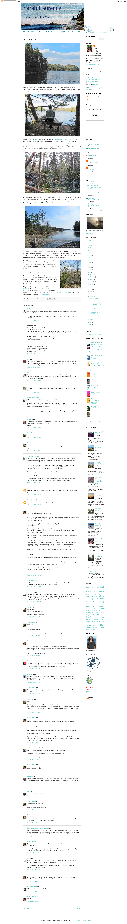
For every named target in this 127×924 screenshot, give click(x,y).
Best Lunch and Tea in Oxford (99, 555)
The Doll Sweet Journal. (94, 148)
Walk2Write (26, 288)
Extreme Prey (91, 169)
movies (88, 614)
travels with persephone (94, 142)
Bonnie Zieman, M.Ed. (33, 397)
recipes (88, 619)
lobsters (102, 612)
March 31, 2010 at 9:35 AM (34, 482)
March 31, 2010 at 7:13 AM (34, 320)
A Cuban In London (32, 456)
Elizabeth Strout (94, 407)
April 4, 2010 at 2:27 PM (33, 771)
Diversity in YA (92, 204)
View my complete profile (92, 64)
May (91, 291)
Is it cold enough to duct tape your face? (99, 432)
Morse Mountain (90, 593)
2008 (89, 324)
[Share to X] (51, 299)
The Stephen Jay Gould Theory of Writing (60, 292)
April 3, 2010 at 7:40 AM (33, 712)
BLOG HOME (26, 31)
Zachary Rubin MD (91, 370)
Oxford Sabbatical (92, 595)
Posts (89, 96)
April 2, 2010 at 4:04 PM (33, 694)
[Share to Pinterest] (55, 299)
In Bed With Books (93, 185)
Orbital (92, 379)
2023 (89, 240)
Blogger (88, 920)
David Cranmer (31, 308)
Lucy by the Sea (95, 406)
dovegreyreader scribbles (94, 192)
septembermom (31, 687)
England (100, 587)
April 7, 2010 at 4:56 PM (33, 822)
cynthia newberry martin (33, 748)
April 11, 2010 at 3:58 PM (33, 852)
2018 (89, 252)
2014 (89, 262)
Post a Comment (29, 904)
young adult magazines (91, 629)
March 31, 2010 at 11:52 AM (34, 504)
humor (102, 610)
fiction (101, 608)
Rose (28, 661)
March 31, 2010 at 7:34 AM (34, 392)
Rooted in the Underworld (94, 144)
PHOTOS (53, 31)
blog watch (30, 301)
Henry (37, 139)
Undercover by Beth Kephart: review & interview (94, 312)
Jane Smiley (94, 414)
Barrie (28, 791)
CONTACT (80, 31)
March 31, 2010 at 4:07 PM (34, 586)
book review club (95, 600)
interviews (89, 612)
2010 (89, 272)
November (92, 277)
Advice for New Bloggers (92, 79)
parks (47, 301)
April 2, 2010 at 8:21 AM (33, 668)
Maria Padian (30, 372)
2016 (89, 257)
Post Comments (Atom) (36, 911)
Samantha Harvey (95, 380)
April (91, 294)
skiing (94, 621)
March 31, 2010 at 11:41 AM (34, 494)
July (91, 286)
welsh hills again (92, 155)
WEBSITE (33, 31)
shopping (88, 621)
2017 (89, 255)
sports (98, 621)
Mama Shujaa (92, 161)
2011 (89, 269)
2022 (89, 243)
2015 (89, 260)
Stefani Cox (91, 198)
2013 (89, 265)
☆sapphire (30, 699)
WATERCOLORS (45, 31)
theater (102, 623)
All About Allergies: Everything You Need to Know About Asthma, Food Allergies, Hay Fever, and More (95, 365)
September (92, 281)
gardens (88, 610)
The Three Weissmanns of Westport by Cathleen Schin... (95, 305)
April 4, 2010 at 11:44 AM (33, 759)
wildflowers (89, 625)
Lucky (92, 412)
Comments (91, 99)
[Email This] (48, 299)
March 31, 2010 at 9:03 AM (34, 437)
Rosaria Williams (31, 488)
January (92, 319)
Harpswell (89, 589)
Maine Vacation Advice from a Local (99, 495)
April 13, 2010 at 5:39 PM (33, 881)
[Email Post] (45, 298)
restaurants (95, 619)
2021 (89, 245)
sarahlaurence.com (90, 233)
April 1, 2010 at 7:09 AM (33, 655)
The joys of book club (93, 157)
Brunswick (89, 587)
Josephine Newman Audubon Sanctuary (64, 139)
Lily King (93, 374)
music (102, 614)
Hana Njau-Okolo (32, 886)
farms (95, 608)
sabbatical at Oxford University (33, 147)
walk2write (30, 776)
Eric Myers (97, 62)
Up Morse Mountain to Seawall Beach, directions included (98, 448)
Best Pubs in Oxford (98, 509)
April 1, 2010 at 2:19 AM (33, 617)
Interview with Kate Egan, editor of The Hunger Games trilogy (98, 480)
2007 (89, 327)
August (92, 284)
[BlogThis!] (50, 299)
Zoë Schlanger (90, 352)
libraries (96, 612)
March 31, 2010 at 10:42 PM (34, 602)
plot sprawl (50, 203)
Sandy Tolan (94, 403)
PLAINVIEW (76, 920)
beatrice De (30, 607)
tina (28, 386)
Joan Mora (30, 419)
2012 (89, 267)
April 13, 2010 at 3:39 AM (33, 869)
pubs (102, 618)
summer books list (91, 623)
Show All (102, 173)
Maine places (36, 301)
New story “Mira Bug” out (94, 199)
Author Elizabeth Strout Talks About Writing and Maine (99, 541)
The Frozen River (95, 385)
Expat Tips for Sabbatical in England (98, 464)
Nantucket (101, 593)
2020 (89, 248)
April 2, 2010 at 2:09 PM (33, 682)
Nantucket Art (95, 84)
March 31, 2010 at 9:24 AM (34, 450)
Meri (28, 814)
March (91, 296)
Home (52, 908)
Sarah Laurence (42, 8)
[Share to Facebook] (53, 299)
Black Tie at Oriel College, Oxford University (95, 570)
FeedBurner (98, 118)
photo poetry (94, 616)
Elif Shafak (94, 358)
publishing (96, 617)
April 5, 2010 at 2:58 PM (33, 786)
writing (51, 301)
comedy (97, 604)
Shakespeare (100, 596)
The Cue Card (92, 180)
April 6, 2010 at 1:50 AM (33, 796)
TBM (28, 858)
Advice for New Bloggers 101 (99, 524)
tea (98, 623)
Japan (96, 589)
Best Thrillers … (92, 181)
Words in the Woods (94, 298)
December (92, 274)
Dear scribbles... (92, 194)
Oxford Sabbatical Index (92, 82)
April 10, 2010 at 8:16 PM (33, 836)
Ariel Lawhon (94, 387)
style (102, 621)
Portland (93, 596)
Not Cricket (43, 301)
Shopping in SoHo (93, 300)
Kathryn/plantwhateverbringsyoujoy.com (38, 828)
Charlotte (29, 674)
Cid (28, 442)
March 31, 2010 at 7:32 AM (34, 380)
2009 (89, 322)
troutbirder (30, 592)
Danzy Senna (94, 393)
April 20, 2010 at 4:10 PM (33, 891)
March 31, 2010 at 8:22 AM (34, 427)
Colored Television (95, 392)
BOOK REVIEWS (61, 31)
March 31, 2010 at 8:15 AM (34, 414)
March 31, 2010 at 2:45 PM (34, 575)
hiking (94, 610)
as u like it (59, 148)
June (91, 289)
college (93, 604)
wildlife (95, 625)
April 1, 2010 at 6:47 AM (33, 635)
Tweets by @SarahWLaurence (93, 334)
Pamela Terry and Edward (34, 499)
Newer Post (26, 908)
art (87, 599)
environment (89, 608)
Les (28, 359)
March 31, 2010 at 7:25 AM (34, 353)
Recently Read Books (95, 342)
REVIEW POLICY (72, 31)
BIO (39, 31)
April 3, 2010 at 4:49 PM (33, 742)
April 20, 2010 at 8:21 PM (33, 901)
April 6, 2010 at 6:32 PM (33, 809)
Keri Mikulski (31, 432)
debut (94, 606)
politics (101, 616)
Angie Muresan (31, 580)
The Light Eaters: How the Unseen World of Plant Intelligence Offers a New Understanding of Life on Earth (95, 348)
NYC (96, 593)
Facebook (90, 77)
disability (101, 606)
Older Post (78, 908)
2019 (89, 250)
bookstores (93, 603)
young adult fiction (95, 627)
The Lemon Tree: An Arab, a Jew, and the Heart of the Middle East (97, 400)
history (98, 610)
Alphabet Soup (45, 294)
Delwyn (29, 640)
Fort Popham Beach (94, 308)
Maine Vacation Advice (92, 81)
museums (96, 614)
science (102, 619)
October (92, 279)
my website (89, 76)
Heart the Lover (94, 373)
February (92, 316)
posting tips (89, 617)
